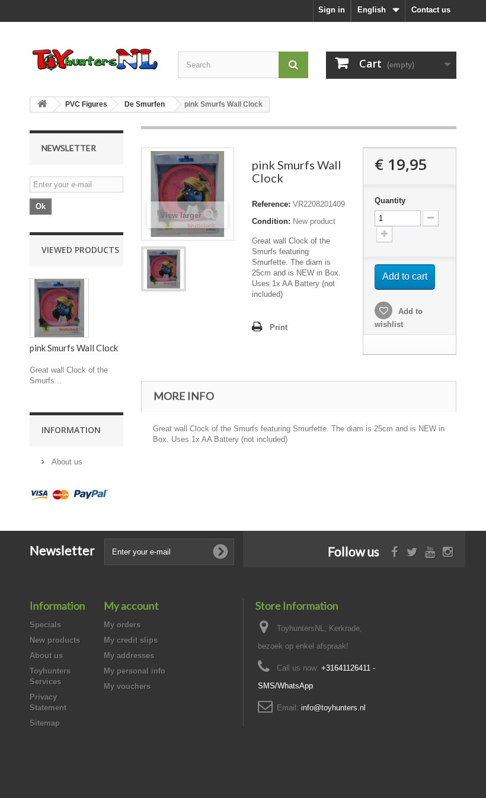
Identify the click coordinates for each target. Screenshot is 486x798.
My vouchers (127, 686)
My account (131, 605)
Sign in (331, 9)
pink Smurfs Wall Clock (74, 347)
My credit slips (131, 640)
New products (55, 640)
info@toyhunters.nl (333, 707)
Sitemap (45, 723)
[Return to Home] (42, 104)
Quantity (390, 200)
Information (71, 429)
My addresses (129, 655)
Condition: (271, 221)
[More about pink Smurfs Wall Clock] (59, 308)
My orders (122, 624)
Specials (45, 624)
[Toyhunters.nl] (95, 58)
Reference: (271, 204)
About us (65, 461)
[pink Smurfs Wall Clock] (164, 269)
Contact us (430, 9)
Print (278, 327)
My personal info (134, 670)
